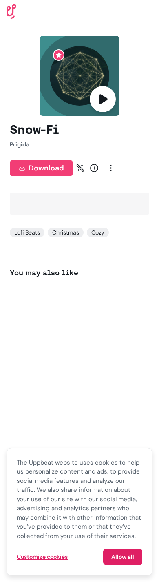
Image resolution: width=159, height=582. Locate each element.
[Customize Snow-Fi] (80, 168)
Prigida (19, 144)
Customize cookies (42, 556)
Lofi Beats (27, 232)
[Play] (103, 99)
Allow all (122, 556)
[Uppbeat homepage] (11, 11)
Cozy (97, 232)
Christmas (65, 232)
